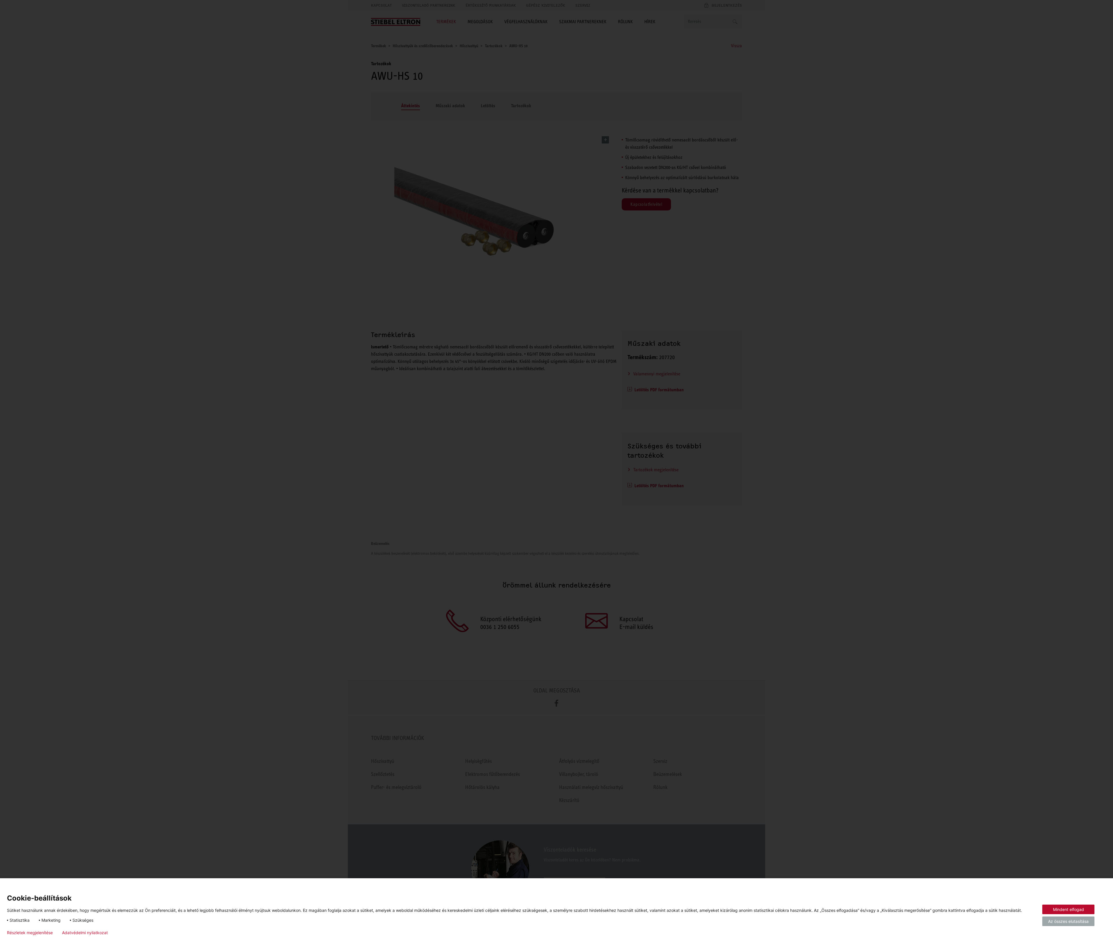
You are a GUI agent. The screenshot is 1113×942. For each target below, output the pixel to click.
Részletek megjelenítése (30, 932)
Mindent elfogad (1068, 909)
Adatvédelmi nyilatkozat (85, 932)
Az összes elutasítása (1068, 921)
